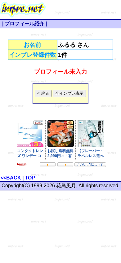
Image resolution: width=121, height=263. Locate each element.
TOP (30, 177)
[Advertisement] (83, 9)
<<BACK (11, 177)
